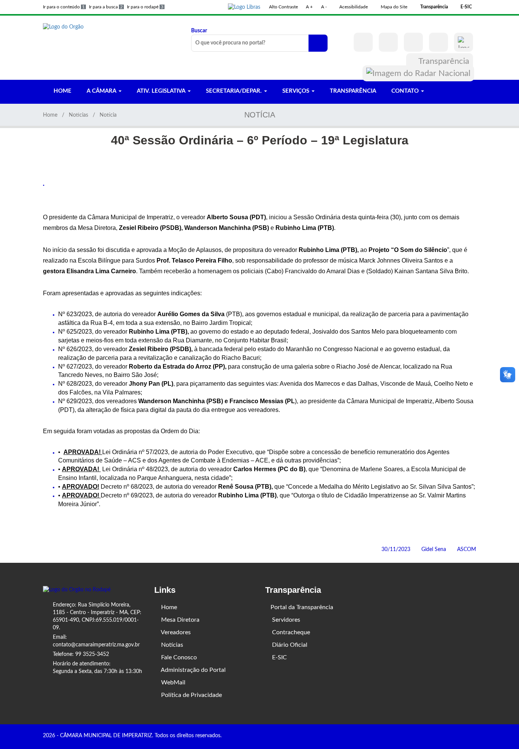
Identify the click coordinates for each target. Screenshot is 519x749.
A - (324, 7)
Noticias (78, 115)
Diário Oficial (289, 645)
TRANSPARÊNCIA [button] (352, 91)
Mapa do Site (393, 7)
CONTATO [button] (405, 91)
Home (50, 115)
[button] (244, 7)
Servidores (285, 620)
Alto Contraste (283, 7)
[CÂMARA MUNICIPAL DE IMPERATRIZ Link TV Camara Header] (438, 42)
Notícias (171, 645)
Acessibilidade (353, 7)
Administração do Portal (193, 670)
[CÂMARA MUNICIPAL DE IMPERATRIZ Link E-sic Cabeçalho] (463, 42)
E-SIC (279, 657)
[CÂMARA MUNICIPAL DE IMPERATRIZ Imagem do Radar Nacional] (418, 73)
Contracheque (290, 632)
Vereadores (175, 632)
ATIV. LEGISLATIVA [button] (161, 91)
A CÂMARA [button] (101, 91)
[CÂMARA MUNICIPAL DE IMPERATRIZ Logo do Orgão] (63, 26)
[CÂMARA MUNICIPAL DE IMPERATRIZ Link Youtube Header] (413, 42)
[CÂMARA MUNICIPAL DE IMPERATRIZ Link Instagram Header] (388, 42)
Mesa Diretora (179, 620)
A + (309, 7)
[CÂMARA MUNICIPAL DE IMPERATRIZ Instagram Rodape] (462, 736)
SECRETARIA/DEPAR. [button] (233, 91)
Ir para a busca (106, 7)
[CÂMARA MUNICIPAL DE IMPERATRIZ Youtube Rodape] (473, 736)
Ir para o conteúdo (64, 7)
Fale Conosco (178, 657)
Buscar (199, 30)
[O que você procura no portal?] (318, 43)
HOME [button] (61, 91)
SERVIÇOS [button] (296, 91)
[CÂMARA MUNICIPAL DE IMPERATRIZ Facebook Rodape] (452, 736)
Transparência (442, 61)
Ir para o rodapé (145, 7)
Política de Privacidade (191, 695)
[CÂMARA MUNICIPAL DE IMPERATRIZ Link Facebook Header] (363, 42)
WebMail (172, 682)
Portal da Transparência (302, 607)
